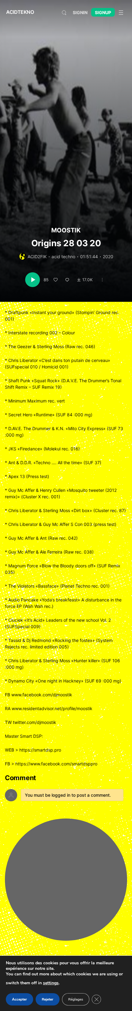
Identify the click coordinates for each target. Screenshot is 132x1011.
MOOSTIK (66, 230)
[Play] (32, 279)
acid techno (63, 256)
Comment (20, 778)
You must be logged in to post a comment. (68, 795)
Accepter (19, 999)
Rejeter (47, 999)
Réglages (75, 999)
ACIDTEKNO (20, 12)
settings (51, 983)
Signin (80, 12)
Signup (103, 12)
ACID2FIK (37, 256)
